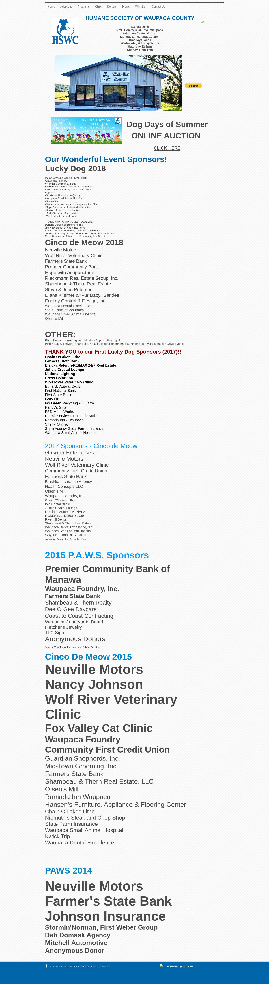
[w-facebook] (162, 966)
